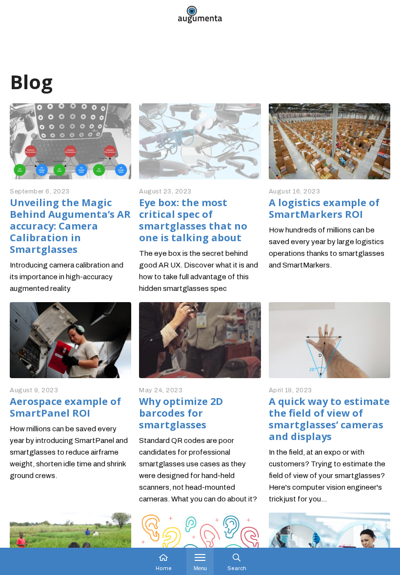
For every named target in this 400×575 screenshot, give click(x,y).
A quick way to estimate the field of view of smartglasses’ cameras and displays (329, 419)
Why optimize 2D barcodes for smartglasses (181, 413)
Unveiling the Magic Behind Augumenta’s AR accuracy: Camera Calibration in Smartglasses (70, 226)
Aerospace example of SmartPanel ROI (65, 407)
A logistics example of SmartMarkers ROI (324, 208)
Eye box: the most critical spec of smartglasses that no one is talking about (193, 220)
